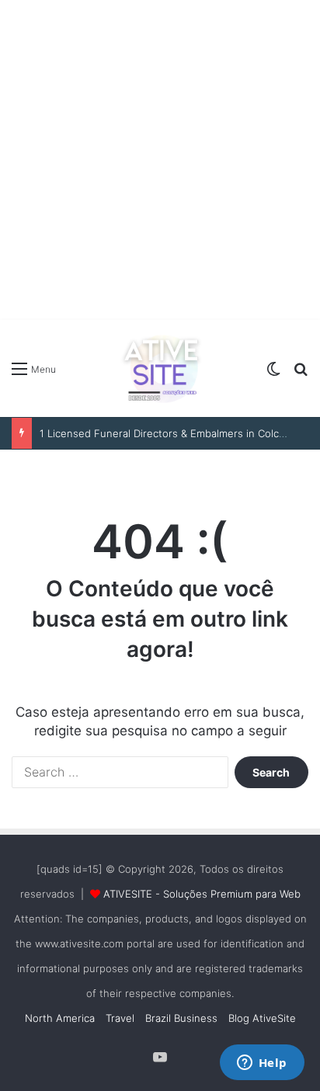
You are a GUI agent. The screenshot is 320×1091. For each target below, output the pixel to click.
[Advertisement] (160, 160)
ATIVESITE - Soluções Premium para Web (202, 894)
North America (60, 1018)
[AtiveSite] (160, 368)
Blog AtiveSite (262, 1018)
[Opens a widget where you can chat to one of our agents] (261, 1063)
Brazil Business (181, 1018)
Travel (120, 1018)
